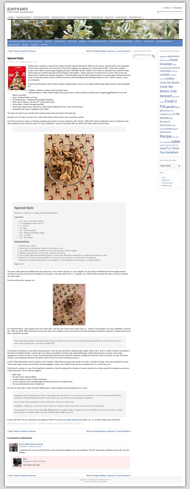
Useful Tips (149, 41)
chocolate (165, 71)
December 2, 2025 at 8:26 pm (34, 461)
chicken (176, 67)
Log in (163, 177)
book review (14, 45)
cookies (169, 78)
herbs (172, 111)
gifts (162, 110)
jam (171, 118)
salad (175, 141)
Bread (174, 59)
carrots (169, 68)
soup (163, 148)
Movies (25, 45)
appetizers (68, 423)
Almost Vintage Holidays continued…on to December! (108, 51)
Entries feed (165, 180)
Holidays (34, 45)
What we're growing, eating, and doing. (26, 41)
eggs (173, 96)
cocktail (164, 74)
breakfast (166, 64)
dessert (166, 96)
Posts (167, 8)
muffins (173, 125)
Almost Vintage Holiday (68, 420)
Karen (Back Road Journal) (31, 444)
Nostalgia (72, 41)
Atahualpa (103, 481)
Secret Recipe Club (171, 145)
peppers (175, 129)
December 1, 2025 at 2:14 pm (30, 446)
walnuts (78, 423)
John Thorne (48, 410)
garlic (178, 107)
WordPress (95, 481)
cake (174, 64)
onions (162, 129)
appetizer (164, 56)
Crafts (138, 41)
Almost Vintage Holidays (50, 423)
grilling (166, 111)
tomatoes (172, 152)
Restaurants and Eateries (120, 41)
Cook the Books (170, 82)
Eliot (25, 459)
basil (161, 60)
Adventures (60, 41)
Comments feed (167, 183)
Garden (82, 41)
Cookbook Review (164, 41)
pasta (169, 128)
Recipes (48, 41)
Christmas (174, 71)
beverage (167, 60)
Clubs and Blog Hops (97, 41)
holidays (164, 114)
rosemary (167, 142)
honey (170, 114)
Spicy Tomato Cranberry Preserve (22, 51)
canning (163, 68)
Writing (44, 45)
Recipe (166, 136)
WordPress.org (166, 186)
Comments (177, 8)
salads (162, 145)
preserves (165, 132)
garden (171, 106)
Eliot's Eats (17, 9)
